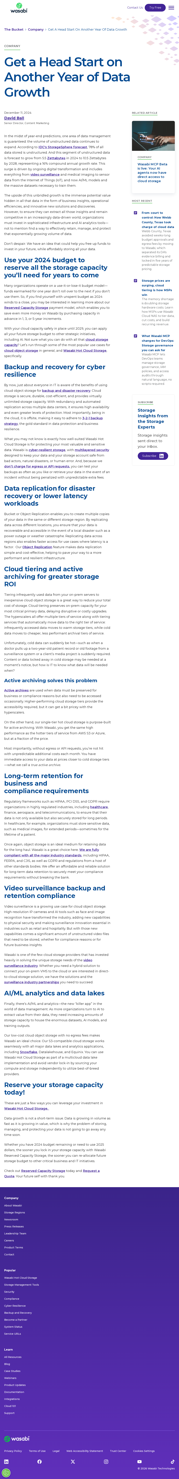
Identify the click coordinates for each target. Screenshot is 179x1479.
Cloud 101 (10, 1406)
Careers (9, 1240)
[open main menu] (171, 7)
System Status (13, 1326)
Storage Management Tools (21, 1284)
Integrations (12, 1399)
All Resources (13, 1357)
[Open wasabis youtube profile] (139, 1461)
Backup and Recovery (18, 1312)
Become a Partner (15, 1319)
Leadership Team (15, 1233)
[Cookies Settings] (6, 1473)
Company (11, 1198)
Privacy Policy (13, 1451)
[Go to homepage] (19, 8)
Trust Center (118, 1451)
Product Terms (13, 1247)
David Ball (14, 118)
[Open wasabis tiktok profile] (173, 1461)
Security (9, 1291)
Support (9, 1413)
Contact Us (135, 7)
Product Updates (15, 1385)
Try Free (155, 7)
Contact (9, 1254)
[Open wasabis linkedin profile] (6, 1461)
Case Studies (12, 1371)
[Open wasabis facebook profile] (39, 1461)
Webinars (10, 1378)
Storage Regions (14, 1212)
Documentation (14, 1392)
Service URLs (12, 1333)
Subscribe (149, 456)
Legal (56, 1451)
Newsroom (11, 1219)
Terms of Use (37, 1451)
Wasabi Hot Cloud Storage (20, 1277)
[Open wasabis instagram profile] (106, 1461)
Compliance (11, 1298)
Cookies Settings (144, 1451)
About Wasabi (13, 1205)
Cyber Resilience (15, 1305)
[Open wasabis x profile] (73, 1461)
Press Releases (14, 1226)
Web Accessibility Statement (84, 1451)
